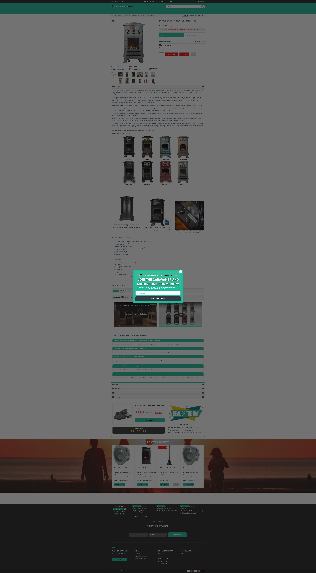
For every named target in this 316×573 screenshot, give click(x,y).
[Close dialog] (180, 271)
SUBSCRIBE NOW (158, 298)
